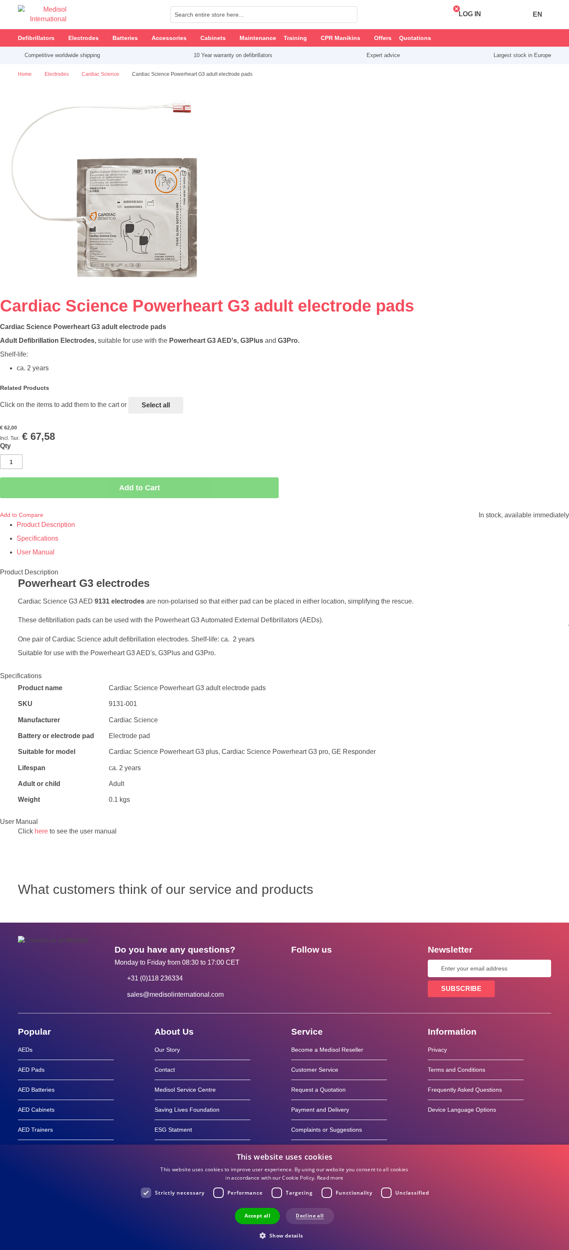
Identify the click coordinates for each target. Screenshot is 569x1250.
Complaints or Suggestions (326, 1129)
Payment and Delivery (320, 1109)
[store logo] (42, 14)
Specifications (37, 538)
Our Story (167, 1049)
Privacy (437, 1049)
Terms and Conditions (456, 1069)
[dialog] (284, 1197)
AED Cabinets (36, 1109)
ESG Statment (173, 1129)
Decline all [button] (310, 1215)
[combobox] (263, 14)
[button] (284, 1235)
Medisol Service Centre (185, 1089)
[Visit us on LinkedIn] (324, 968)
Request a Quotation (318, 1089)
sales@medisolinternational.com (175, 994)
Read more (330, 1177)
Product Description (46, 524)
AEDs (25, 1049)
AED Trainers (35, 1129)
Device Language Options (462, 1109)
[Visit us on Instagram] (348, 968)
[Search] (348, 14)
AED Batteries (36, 1089)
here (41, 831)
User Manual (36, 552)
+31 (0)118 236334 (155, 978)
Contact (165, 1069)
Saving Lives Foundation (187, 1109)
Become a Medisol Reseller (327, 1049)
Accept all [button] (257, 1215)
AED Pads (31, 1069)
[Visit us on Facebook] (300, 968)
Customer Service (314, 1069)
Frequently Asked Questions (465, 1089)
